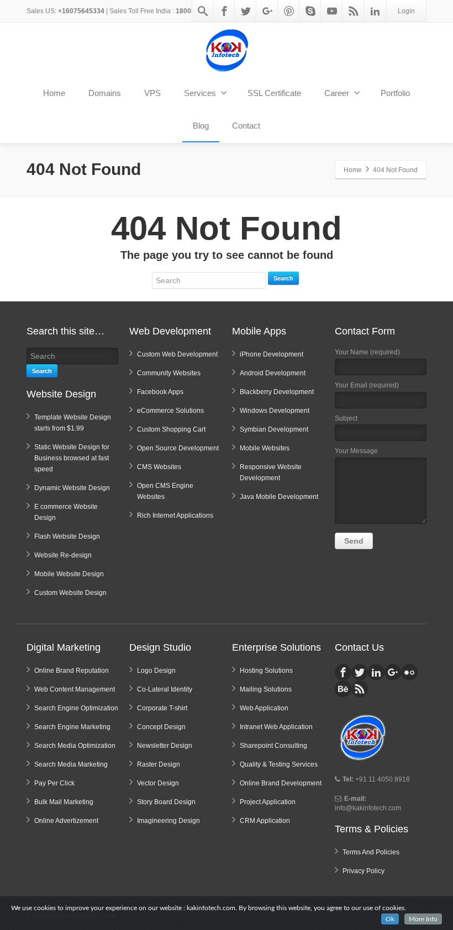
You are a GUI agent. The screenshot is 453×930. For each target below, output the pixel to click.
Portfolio (395, 93)
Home (54, 93)
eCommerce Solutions (170, 410)
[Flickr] (409, 672)
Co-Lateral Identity (164, 689)
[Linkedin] (375, 11)
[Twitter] (246, 11)
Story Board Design (166, 802)
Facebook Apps (160, 392)
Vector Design (158, 783)
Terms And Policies (371, 852)
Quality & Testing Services (279, 764)
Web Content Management (74, 689)
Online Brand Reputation (71, 670)
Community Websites (169, 373)
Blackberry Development (277, 392)
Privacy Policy (363, 871)
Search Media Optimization (74, 746)
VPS (152, 93)
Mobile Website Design (69, 574)
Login (406, 11)
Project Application (268, 802)
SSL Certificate (274, 93)
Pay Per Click (54, 783)
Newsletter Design (164, 746)
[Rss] (354, 11)
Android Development (272, 373)
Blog (201, 125)
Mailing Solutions (266, 689)
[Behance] (343, 689)
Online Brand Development (281, 783)
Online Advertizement (66, 821)
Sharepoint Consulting (273, 746)
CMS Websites (159, 467)
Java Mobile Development (279, 497)
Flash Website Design (67, 536)
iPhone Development (271, 354)
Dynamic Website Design (72, 488)
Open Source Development (178, 448)
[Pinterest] (289, 11)
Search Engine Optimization (76, 708)
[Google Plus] (267, 11)
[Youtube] (332, 11)
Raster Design (158, 764)
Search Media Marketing (71, 764)
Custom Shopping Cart (171, 429)
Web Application (264, 708)
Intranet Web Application (276, 727)
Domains (104, 93)
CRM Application (265, 821)
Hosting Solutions (266, 670)
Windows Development (274, 410)
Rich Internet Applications (175, 515)
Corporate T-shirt (162, 708)
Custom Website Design (70, 593)
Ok (390, 919)
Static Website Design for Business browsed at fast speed (71, 458)
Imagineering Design (168, 821)
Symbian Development (274, 429)
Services (200, 93)
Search (283, 278)
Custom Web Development (177, 354)
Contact (246, 125)
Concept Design (161, 727)
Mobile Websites (264, 448)
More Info (423, 919)
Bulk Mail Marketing (63, 802)
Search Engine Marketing (72, 727)
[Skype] (310, 11)
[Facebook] (224, 11)
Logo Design (156, 670)
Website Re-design (63, 555)
